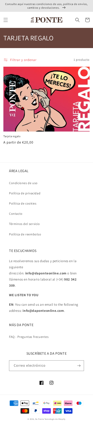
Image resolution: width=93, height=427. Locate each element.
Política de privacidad (24, 193)
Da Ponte (39, 419)
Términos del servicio (24, 224)
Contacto (16, 214)
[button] (6, 20)
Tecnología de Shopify (54, 419)
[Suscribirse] (79, 365)
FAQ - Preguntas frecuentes (29, 337)
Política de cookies (22, 203)
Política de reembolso (25, 234)
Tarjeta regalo (11, 136)
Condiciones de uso (23, 183)
